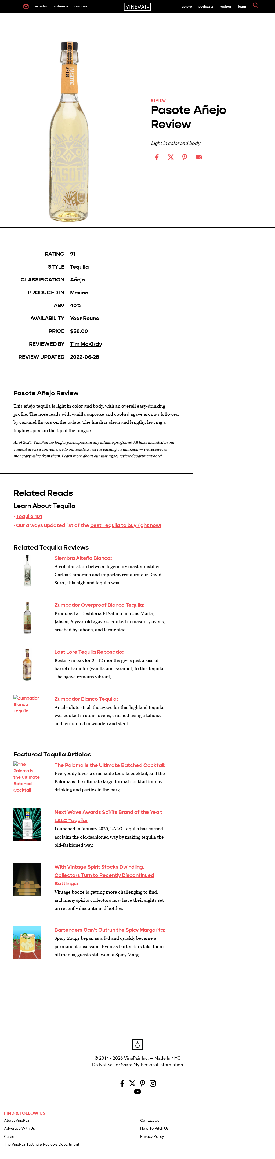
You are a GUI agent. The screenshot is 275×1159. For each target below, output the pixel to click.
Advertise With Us (19, 1129)
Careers (10, 1137)
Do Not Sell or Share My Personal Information (137, 1065)
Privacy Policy (152, 1137)
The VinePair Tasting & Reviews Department (41, 1144)
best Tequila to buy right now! (125, 525)
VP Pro (187, 6)
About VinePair (17, 1120)
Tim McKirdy (86, 344)
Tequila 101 (29, 516)
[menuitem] (26, 6)
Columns (61, 5)
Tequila (79, 267)
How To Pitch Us (154, 1129)
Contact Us (149, 1120)
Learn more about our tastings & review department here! (111, 456)
